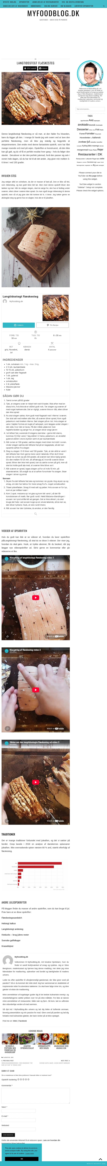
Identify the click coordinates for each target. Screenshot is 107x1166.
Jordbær (82, 142)
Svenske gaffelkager (11, 940)
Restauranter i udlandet (84, 159)
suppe (98, 162)
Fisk (97, 129)
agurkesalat (84, 120)
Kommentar (7, 1085)
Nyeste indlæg (9, 2)
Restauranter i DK (90, 154)
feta (94, 130)
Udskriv (44, 68)
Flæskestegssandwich (12, 918)
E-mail (5, 1116)
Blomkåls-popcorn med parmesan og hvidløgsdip (10, 1049)
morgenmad (82, 150)
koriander (79, 146)
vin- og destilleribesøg (73, 2)
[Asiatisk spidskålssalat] (27, 1038)
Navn (4, 1107)
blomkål (92, 125)
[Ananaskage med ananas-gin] (61, 1038)
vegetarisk (87, 165)
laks (90, 146)
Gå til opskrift (31, 68)
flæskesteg (6, 1057)
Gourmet (98, 134)
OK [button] (22, 1159)
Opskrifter (24, 2)
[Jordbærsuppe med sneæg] (44, 1038)
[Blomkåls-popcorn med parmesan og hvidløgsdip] (10, 1038)
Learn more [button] (29, 1153)
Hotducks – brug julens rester (15, 935)
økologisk (101, 165)
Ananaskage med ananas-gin (61, 1047)
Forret (82, 134)
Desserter (83, 129)
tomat (102, 162)
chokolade (99, 125)
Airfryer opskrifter (84, 6)
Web (15, 1021)
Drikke (90, 130)
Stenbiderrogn (92, 162)
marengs (95, 146)
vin (91, 165)
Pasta (90, 150)
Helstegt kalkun (9, 923)
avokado (83, 124)
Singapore (79, 162)
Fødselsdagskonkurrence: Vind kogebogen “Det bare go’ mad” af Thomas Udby (17, 1063)
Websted (5, 1125)
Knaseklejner (7, 946)
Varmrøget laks (80, 165)
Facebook (22, 1021)
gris (12, 1057)
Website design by (96, 1163)
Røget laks (95, 159)
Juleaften (93, 142)
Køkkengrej (36, 6)
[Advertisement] (53, 40)
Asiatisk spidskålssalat (27, 1047)
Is (91, 137)
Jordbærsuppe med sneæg (44, 1047)
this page (92, 176)
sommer (84, 162)
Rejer (100, 149)
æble (97, 165)
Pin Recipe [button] (54, 325)
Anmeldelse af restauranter (45, 2)
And (91, 120)
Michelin (101, 146)
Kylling (84, 146)
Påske (95, 150)
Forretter (90, 133)
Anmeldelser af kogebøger (15, 6)
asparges (97, 120)
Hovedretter (85, 137)
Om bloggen (66, 6)
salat (102, 158)
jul (36, 59)
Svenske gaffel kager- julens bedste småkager (54, 1062)
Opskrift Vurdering (9, 1080)
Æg (94, 165)
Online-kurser (51, 6)
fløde (101, 130)
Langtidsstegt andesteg (12, 929)
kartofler (99, 142)
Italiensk (96, 137)
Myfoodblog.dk (53, 13)
